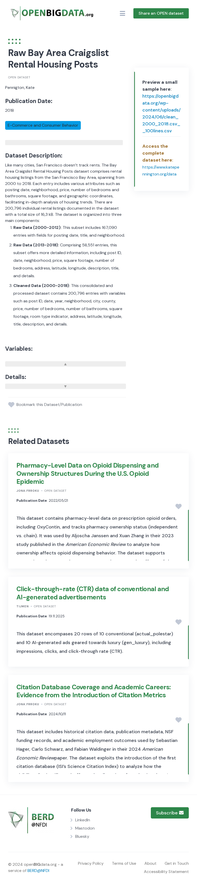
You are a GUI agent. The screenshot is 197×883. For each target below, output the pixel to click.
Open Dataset (19, 77)
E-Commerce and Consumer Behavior (43, 125)
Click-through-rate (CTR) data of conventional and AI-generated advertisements (92, 593)
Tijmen (22, 606)
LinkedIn (82, 820)
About (150, 863)
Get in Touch (177, 863)
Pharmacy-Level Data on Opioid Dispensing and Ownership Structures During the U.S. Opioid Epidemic (87, 473)
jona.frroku (27, 490)
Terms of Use (124, 863)
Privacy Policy (91, 863)
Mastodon (85, 828)
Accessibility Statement (166, 871)
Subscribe (167, 813)
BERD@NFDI (38, 870)
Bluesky (82, 836)
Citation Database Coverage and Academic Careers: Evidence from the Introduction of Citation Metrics (93, 691)
